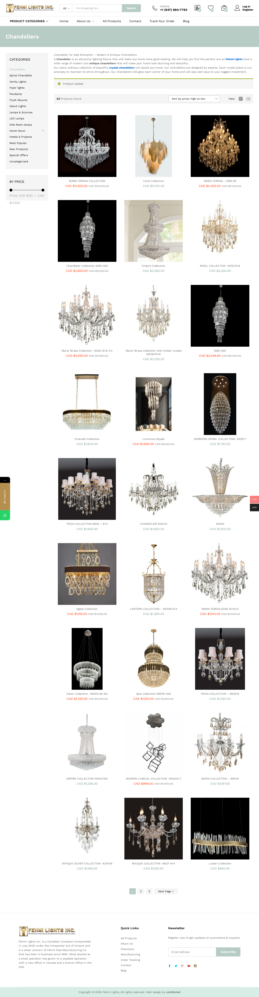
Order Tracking (130, 959)
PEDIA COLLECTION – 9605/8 (220, 693)
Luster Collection (220, 863)
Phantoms (127, 949)
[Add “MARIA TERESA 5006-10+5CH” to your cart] (207, 602)
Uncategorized (18, 161)
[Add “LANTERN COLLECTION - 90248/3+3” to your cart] (140, 602)
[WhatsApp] (5, 515)
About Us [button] (83, 21)
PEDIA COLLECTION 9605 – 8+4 (87, 523)
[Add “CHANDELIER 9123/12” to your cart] (140, 517)
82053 (220, 523)
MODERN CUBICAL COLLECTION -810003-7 (153, 778)
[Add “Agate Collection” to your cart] (74, 602)
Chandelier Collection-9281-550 (87, 265)
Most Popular (18, 143)
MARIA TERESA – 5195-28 (220, 180)
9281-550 (220, 350)
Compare (100, 174)
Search (131, 8)
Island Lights (17, 106)
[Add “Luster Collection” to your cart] (207, 857)
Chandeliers (17, 69)
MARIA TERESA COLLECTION (87, 180)
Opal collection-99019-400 (153, 693)
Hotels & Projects (20, 136)
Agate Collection (87, 608)
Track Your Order (162, 21)
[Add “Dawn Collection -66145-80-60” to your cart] (74, 687)
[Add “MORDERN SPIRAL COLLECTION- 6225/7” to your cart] (207, 432)
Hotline (164, 6)
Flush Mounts (18, 100)
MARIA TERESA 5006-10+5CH (220, 608)
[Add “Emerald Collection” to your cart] (74, 432)
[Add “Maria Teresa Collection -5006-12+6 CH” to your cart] (74, 344)
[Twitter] (176, 966)
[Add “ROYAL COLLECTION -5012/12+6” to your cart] (207, 259)
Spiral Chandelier (20, 75)
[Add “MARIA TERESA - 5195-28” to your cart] (207, 174)
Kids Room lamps (20, 124)
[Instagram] (195, 966)
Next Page (165, 891)
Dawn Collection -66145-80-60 (87, 693)
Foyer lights (16, 87)
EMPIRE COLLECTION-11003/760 (87, 778)
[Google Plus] (182, 966)
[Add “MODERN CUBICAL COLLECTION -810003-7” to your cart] (140, 772)
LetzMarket (173, 992)
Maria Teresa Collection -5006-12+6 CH (87, 350)
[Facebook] (169, 966)
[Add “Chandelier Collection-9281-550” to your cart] (74, 259)
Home (64, 21)
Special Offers (18, 155)
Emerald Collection (87, 438)
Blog (186, 21)
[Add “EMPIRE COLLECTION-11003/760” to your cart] (74, 772)
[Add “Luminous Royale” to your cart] (140, 432)
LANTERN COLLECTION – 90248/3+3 (153, 608)
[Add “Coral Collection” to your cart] (140, 174)
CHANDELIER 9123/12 (153, 523)
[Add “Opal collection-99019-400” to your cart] (140, 687)
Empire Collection (153, 265)
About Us (127, 943)
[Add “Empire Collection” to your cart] (140, 259)
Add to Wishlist (91, 174)
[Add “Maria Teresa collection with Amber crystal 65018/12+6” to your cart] (140, 344)
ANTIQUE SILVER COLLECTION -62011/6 (87, 863)
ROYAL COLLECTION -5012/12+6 (220, 265)
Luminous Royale (154, 438)
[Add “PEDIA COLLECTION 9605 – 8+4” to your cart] (74, 517)
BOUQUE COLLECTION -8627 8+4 (153, 863)
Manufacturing (130, 954)
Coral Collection (153, 180)
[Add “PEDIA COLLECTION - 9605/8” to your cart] (207, 687)
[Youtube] (189, 966)
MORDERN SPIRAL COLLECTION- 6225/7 (220, 438)
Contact (135, 21)
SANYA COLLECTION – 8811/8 (220, 778)
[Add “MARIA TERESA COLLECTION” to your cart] (74, 174)
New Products (18, 149)
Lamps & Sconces (20, 112)
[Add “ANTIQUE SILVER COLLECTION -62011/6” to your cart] (74, 857)
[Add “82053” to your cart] (207, 517)
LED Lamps (16, 118)
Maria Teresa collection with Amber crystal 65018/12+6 (153, 352)
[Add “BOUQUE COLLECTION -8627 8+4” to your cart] (140, 857)
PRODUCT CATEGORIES (27, 21)
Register (248, 9)
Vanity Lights (17, 81)
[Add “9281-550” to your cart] (207, 344)
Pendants (15, 93)
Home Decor (17, 130)
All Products (112, 21)
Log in (246, 6)
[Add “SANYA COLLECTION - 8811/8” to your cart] (207, 772)
